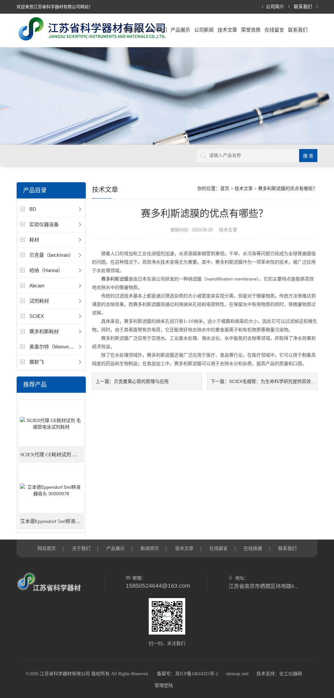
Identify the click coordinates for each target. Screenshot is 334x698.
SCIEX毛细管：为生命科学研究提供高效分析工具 (279, 381)
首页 (224, 188)
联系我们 (303, 7)
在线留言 (274, 30)
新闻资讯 (150, 548)
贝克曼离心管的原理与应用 (141, 381)
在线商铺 (253, 548)
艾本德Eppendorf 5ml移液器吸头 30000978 (52, 521)
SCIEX (36, 316)
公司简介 (275, 7)
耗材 (34, 239)
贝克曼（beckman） (51, 255)
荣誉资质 (251, 30)
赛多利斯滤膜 (115, 278)
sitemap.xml (237, 673)
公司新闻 (204, 30)
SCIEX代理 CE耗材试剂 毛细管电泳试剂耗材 (52, 454)
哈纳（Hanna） (46, 270)
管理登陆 (164, 685)
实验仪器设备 (44, 224)
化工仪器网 (290, 673)
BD (32, 209)
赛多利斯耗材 (44, 331)
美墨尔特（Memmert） (54, 346)
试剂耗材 (39, 301)
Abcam (37, 285)
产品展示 (180, 30)
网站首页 (134, 30)
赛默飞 (36, 362)
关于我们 (157, 30)
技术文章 (227, 30)
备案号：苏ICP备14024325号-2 (187, 673)
